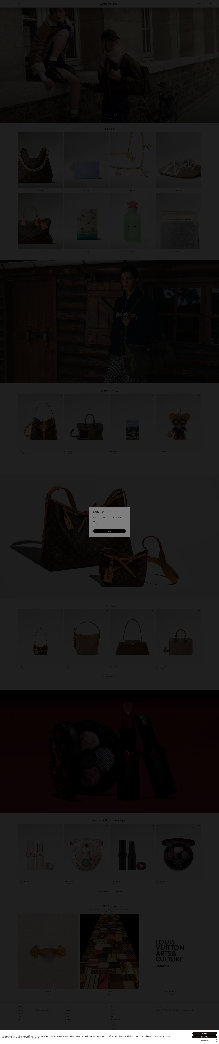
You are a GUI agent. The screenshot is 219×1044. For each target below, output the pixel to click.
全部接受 (204, 1033)
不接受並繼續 (204, 1037)
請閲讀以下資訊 (36, 1038)
